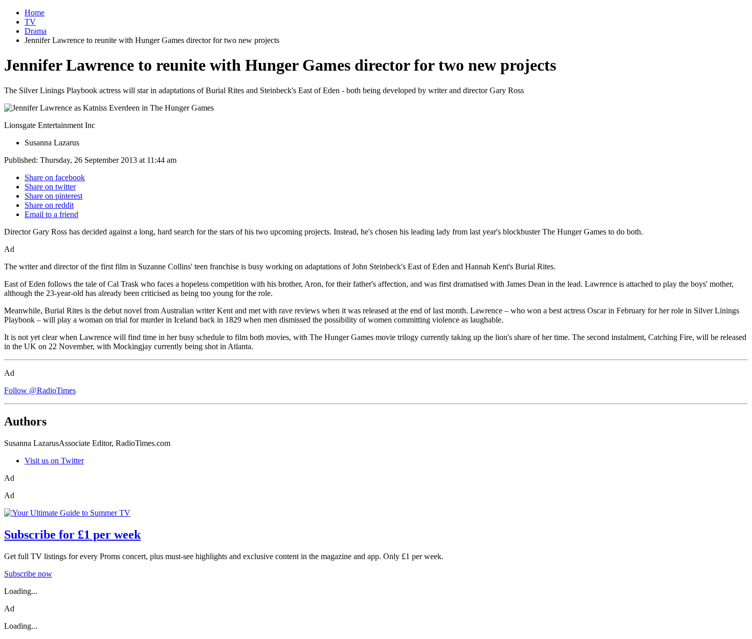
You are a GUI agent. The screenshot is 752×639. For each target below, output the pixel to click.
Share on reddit (49, 205)
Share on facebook (55, 177)
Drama (36, 31)
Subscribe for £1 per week (72, 534)
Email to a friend (51, 214)
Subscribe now (28, 573)
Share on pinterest (53, 195)
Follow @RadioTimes (40, 390)
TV (30, 21)
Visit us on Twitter (54, 460)
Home (35, 12)
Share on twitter (50, 186)
